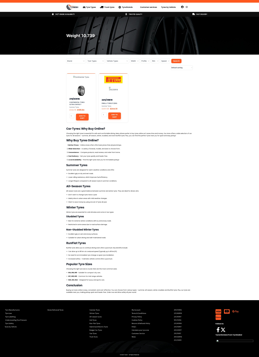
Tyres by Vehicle (168, 7)
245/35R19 (107, 99)
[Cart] (187, 7)
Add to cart (82, 117)
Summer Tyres (74, 107)
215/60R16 (74, 98)
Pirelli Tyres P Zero (109, 103)
